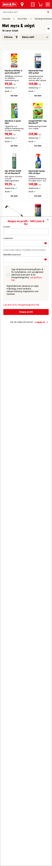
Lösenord (8, 238)
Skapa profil (26, 312)
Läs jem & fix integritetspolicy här (21, 305)
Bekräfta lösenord (12, 254)
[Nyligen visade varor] (49, 28)
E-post (6, 226)
